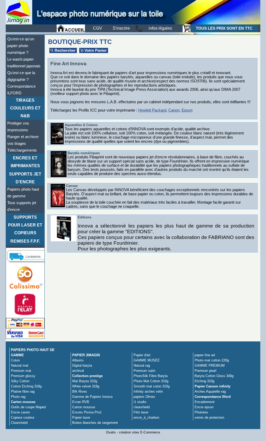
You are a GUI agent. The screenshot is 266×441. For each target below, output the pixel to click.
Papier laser (81, 417)
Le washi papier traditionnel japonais (24, 62)
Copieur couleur (22, 417)
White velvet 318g (85, 386)
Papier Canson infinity (212, 386)
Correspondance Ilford (213, 397)
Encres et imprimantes (25, 162)
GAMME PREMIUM (210, 365)
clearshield (142, 407)
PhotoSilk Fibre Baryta (151, 376)
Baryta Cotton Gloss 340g (214, 376)
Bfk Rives (79, 391)
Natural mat (19, 365)
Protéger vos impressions (18, 126)
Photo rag (18, 397)
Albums (78, 360)
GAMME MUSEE (147, 360)
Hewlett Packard (152, 110)
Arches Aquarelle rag (210, 391)
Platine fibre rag (23, 391)
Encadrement (205, 402)
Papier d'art (142, 355)
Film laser (141, 412)
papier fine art (205, 355)
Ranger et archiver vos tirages (23, 140)
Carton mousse (23, 402)
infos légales (160, 28)
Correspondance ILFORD (21, 89)
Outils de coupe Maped (28, 407)
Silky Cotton (20, 381)
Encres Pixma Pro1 (87, 412)
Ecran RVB (80, 402)
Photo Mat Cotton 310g (151, 381)
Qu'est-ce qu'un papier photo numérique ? (20, 46)
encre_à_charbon (146, 417)
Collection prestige (87, 376)
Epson (187, 110)
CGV (97, 28)
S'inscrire (121, 28)
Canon (173, 110)
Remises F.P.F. (25, 241)
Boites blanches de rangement (95, 423)
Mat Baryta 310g (84, 381)
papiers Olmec (144, 397)
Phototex (201, 412)
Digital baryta (82, 365)
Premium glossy (23, 376)
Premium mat (21, 371)
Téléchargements (22, 150)
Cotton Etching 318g (26, 386)
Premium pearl (205, 371)
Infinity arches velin (148, 391)
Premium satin (144, 371)
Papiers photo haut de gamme (23, 192)
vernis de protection (209, 417)
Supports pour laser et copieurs (25, 225)
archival (78, 371)
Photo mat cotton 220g (212, 360)
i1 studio (140, 402)
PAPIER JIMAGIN (86, 355)
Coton (15, 360)
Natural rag (142, 365)
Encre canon (20, 412)
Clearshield (19, 423)
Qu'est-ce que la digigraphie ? (21, 76)
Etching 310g (204, 381)
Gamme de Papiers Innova (92, 397)
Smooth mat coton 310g (152, 386)
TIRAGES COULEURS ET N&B (25, 108)
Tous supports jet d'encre (21, 206)
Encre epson (204, 407)
